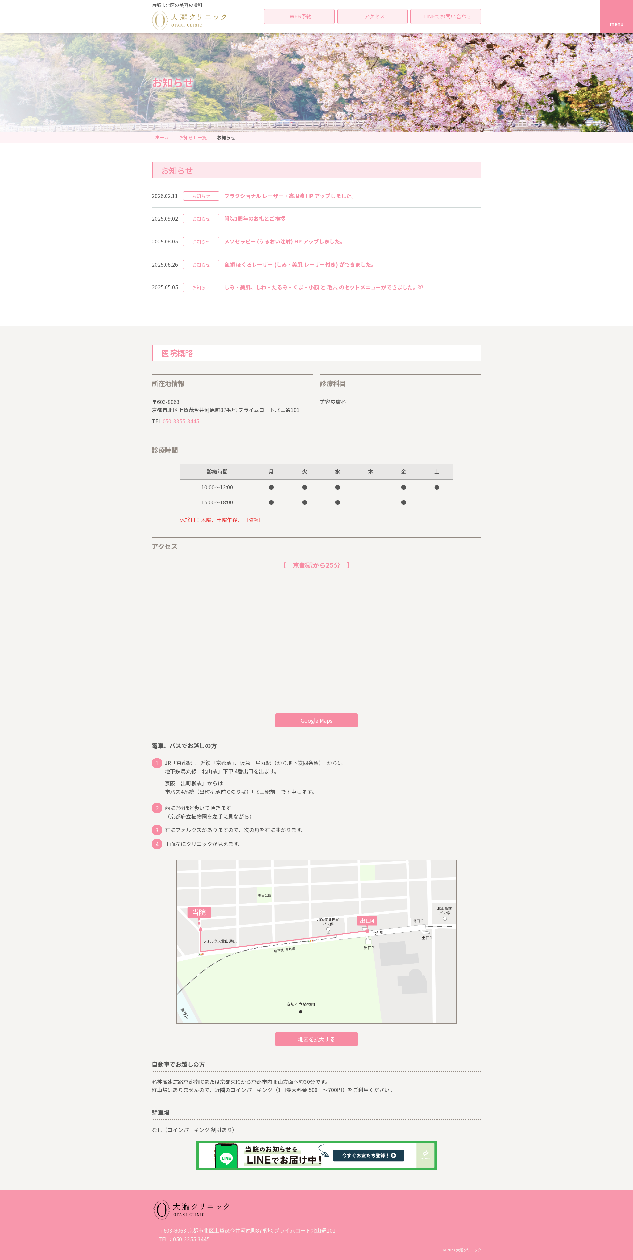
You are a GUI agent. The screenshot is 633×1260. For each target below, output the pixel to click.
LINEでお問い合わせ (447, 16)
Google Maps (316, 720)
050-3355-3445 (181, 421)
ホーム (162, 137)
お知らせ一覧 (193, 137)
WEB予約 (301, 16)
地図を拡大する (316, 1039)
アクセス (374, 16)
